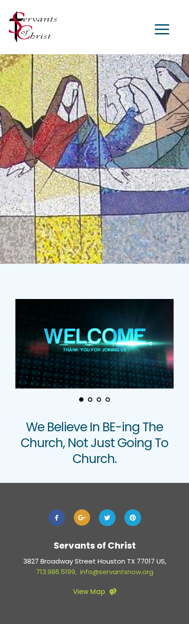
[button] (162, 29)
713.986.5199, (58, 571)
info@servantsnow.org (116, 571)
